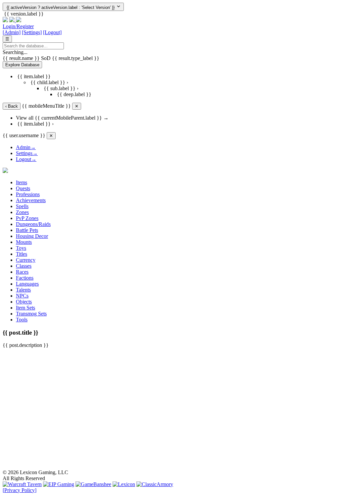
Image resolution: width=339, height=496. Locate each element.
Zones (22, 212)
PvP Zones (27, 218)
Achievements (31, 200)
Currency (25, 260)
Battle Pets (27, 230)
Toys (21, 248)
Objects (24, 301)
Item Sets (25, 307)
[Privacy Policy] (19, 490)
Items (21, 182)
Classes (23, 266)
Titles (21, 254)
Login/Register (18, 26)
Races (22, 272)
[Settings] (32, 32)
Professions (28, 194)
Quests (23, 188)
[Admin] (12, 32)
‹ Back (11, 106)
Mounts (24, 242)
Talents (23, 290)
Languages (27, 284)
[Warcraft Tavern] (22, 484)
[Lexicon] (124, 484)
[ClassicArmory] (154, 484)
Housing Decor (32, 236)
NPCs (22, 296)
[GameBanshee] (93, 484)
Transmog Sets (31, 313)
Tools (21, 319)
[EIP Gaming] (58, 484)
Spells (22, 206)
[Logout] (52, 32)
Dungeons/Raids (33, 224)
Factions (24, 278)
